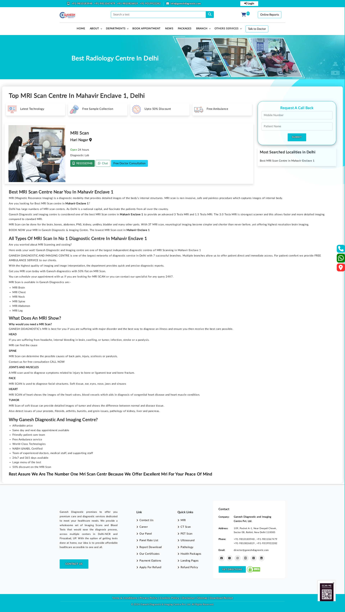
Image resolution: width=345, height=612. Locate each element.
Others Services (227, 28)
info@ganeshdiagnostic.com (186, 4)
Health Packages (191, 554)
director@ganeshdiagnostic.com (251, 550)
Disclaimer (188, 598)
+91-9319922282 (150, 4)
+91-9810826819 (128, 4)
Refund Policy (189, 567)
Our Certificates (149, 554)
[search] (210, 14)
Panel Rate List (148, 540)
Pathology (187, 547)
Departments (116, 28)
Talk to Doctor (257, 28)
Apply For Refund (150, 567)
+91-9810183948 (82, 4)
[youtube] (245, 558)
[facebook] (221, 558)
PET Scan (186, 533)
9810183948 (83, 163)
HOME (81, 28)
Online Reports (269, 14)
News (169, 28)
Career (143, 527)
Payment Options (150, 560)
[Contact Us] (341, 250)
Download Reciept (221, 598)
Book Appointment (146, 28)
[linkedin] (261, 558)
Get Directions (232, 569)
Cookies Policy (169, 598)
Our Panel (145, 533)
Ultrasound (187, 540)
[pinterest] (253, 558)
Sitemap (202, 598)
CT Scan (186, 527)
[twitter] (229, 558)
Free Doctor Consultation (129, 163)
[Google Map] (340, 268)
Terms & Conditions (124, 598)
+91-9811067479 (105, 4)
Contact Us (74, 564)
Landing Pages (190, 560)
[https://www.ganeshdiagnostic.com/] (67, 15)
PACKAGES (184, 28)
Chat (104, 163)
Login (250, 3)
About (94, 28)
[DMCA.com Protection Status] (253, 569)
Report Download (150, 547)
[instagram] (237, 558)
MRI (183, 520)
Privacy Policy (148, 598)
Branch (202, 28)
